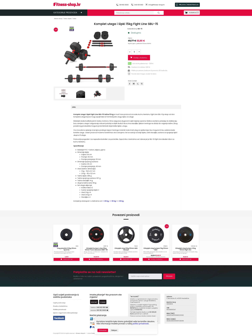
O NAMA (102, 302)
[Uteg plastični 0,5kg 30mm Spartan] (66, 235)
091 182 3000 (124, 5)
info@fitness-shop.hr (157, 5)
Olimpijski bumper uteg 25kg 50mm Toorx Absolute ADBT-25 (96, 249)
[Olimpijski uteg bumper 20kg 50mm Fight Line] (185, 235)
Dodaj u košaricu (141, 58)
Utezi (74, 18)
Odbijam (114, 330)
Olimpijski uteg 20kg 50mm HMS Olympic (126, 249)
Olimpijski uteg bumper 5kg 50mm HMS (155, 249)
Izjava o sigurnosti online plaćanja (65, 313)
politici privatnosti (141, 323)
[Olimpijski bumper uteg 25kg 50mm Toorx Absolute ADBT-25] (96, 235)
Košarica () (194, 12)
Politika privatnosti (59, 309)
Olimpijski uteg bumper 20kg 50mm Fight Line (185, 249)
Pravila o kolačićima (60, 306)
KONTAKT (94, 302)
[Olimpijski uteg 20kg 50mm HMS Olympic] (126, 235)
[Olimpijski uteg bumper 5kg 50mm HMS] (156, 235)
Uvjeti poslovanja (59, 303)
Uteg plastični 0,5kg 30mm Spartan (66, 249)
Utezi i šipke (67, 18)
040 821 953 (138, 5)
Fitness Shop (58, 18)
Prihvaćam (103, 330)
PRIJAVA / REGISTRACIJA (188, 5)
